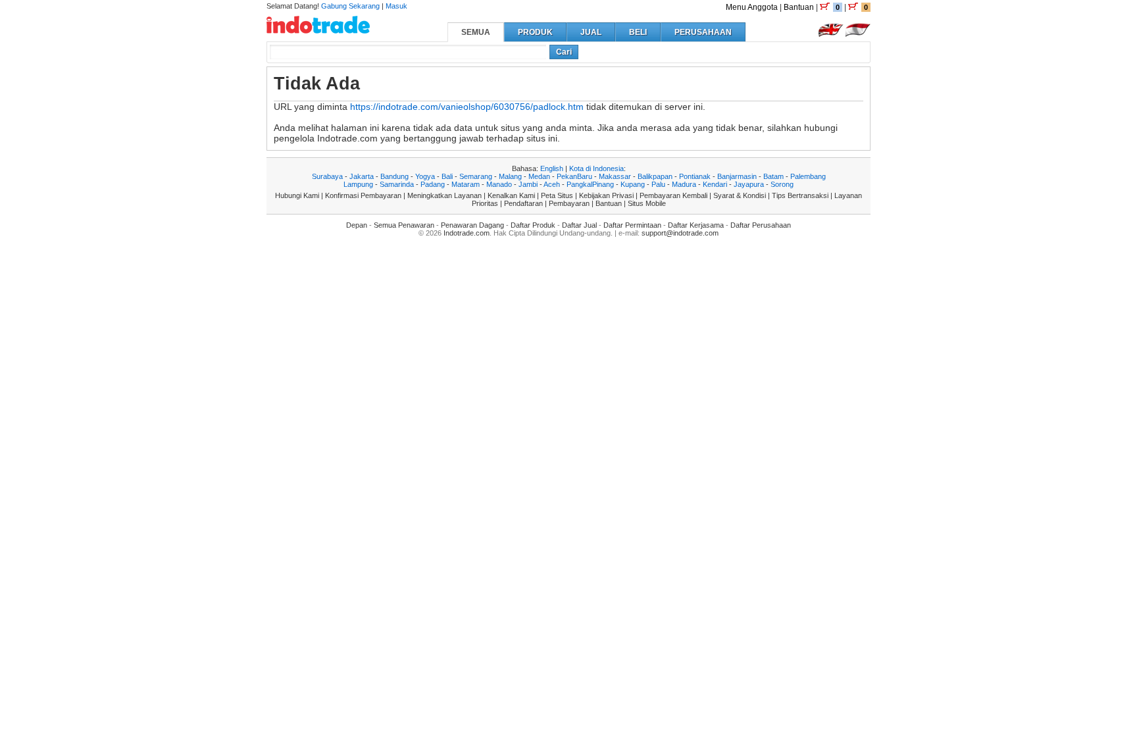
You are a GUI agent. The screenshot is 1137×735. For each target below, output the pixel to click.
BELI (638, 32)
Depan (356, 225)
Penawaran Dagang (472, 225)
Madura (684, 184)
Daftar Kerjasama (696, 225)
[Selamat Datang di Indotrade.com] (318, 28)
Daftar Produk (533, 225)
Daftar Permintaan (632, 225)
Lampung (358, 184)
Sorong (782, 184)
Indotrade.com (466, 233)
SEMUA (475, 32)
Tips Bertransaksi (800, 195)
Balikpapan (655, 176)
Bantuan (799, 7)
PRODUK (535, 32)
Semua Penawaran (404, 225)
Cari (564, 52)
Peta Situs (557, 195)
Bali (447, 176)
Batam (773, 176)
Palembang (808, 176)
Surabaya (327, 176)
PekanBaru (574, 176)
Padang (432, 184)
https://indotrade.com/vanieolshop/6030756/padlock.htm (467, 106)
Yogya (425, 176)
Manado (499, 184)
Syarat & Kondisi (739, 195)
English (551, 168)
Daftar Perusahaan (760, 225)
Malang (510, 176)
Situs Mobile (647, 203)
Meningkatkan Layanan (444, 195)
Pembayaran (569, 203)
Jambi (528, 184)
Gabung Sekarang (350, 6)
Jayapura (749, 184)
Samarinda (397, 184)
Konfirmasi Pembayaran (363, 195)
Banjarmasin (737, 176)
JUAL (590, 32)
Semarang (475, 176)
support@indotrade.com (680, 233)
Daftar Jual (579, 225)
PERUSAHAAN (703, 32)
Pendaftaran (523, 203)
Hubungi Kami (297, 195)
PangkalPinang (590, 184)
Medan (539, 176)
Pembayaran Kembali (673, 195)
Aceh (551, 184)
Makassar (615, 176)
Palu (658, 184)
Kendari (715, 184)
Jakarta (361, 176)
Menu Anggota (752, 7)
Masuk (396, 6)
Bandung (394, 176)
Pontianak (695, 176)
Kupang (632, 184)
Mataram (465, 184)
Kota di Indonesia (596, 168)
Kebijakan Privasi (606, 195)
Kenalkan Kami (511, 195)
